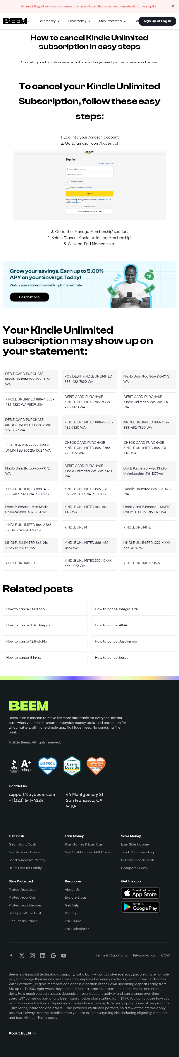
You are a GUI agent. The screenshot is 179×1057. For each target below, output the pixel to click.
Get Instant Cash (22, 844)
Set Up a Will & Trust (25, 913)
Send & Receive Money (27, 860)
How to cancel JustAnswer (116, 641)
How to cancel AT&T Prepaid (28, 625)
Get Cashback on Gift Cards (88, 852)
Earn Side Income (135, 844)
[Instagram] (32, 955)
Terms (42, 1018)
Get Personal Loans (24, 852)
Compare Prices (134, 868)
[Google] (53, 955)
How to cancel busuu (112, 658)
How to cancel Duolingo (25, 609)
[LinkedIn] (42, 955)
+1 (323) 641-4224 (26, 801)
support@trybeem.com (32, 795)
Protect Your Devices (25, 905)
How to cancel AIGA (111, 625)
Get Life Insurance (23, 921)
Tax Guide (73, 921)
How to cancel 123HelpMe (26, 641)
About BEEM (20, 1033)
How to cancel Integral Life (116, 609)
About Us (72, 890)
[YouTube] (63, 955)
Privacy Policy (144, 955)
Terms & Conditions (111, 955)
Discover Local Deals (138, 860)
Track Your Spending (137, 852)
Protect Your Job (22, 890)
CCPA (165, 955)
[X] (21, 955)
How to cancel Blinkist (23, 658)
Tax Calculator (77, 929)
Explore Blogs (75, 897)
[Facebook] (11, 955)
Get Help (72, 905)
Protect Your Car (22, 897)
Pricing (70, 913)
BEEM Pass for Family (25, 868)
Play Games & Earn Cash (84, 844)
